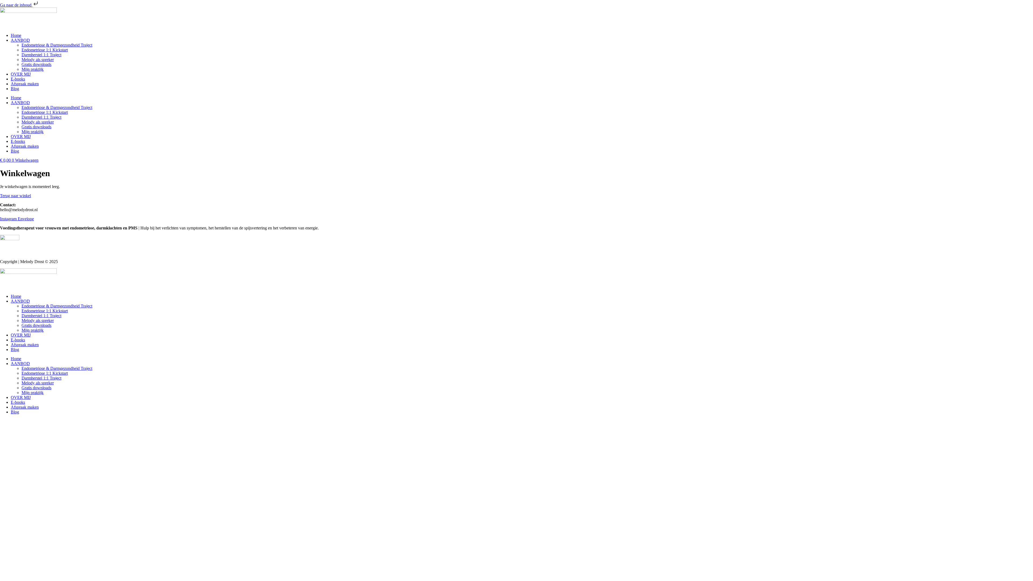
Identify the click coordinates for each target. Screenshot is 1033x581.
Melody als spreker (38, 59)
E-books (18, 79)
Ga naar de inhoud (16, 5)
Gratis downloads (36, 64)
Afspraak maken (25, 84)
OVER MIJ (21, 74)
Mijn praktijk (33, 69)
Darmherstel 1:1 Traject (41, 54)
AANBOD (20, 40)
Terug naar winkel (15, 195)
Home (16, 35)
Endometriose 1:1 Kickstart (45, 50)
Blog (15, 88)
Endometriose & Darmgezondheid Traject (57, 45)
